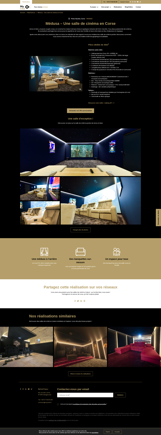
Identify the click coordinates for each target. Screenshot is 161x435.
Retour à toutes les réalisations (80, 374)
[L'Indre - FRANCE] (26, 347)
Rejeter (108, 432)
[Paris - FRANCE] (134, 347)
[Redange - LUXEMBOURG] (80, 347)
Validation (121, 395)
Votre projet (101, 7)
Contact (138, 7)
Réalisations (115, 7)
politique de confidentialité (58, 420)
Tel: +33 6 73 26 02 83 (45, 400)
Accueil (22, 13)
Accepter (117, 432)
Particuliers (26, 2)
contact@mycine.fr (45, 402)
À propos (88, 7)
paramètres (95, 433)
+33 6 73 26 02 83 (111, 2)
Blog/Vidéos (127, 7)
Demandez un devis (158, 217)
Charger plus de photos (80, 230)
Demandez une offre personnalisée (80, 111)
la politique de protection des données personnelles (91, 404)
